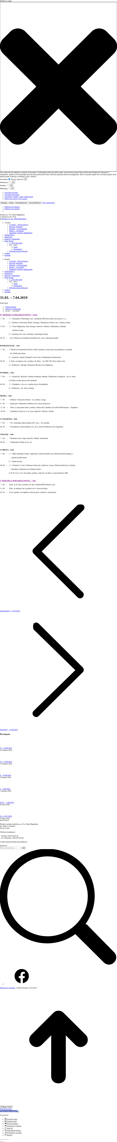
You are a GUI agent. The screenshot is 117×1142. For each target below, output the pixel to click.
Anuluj (11, 203)
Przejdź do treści (6, 1109)
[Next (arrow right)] (3, 1141)
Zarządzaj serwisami (12, 195)
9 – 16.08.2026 (5, 775)
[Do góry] (58, 1104)
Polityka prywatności (12, 207)
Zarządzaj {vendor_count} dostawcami (19, 197)
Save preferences (35, 203)
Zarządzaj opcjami (11, 193)
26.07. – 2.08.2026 (7, 803)
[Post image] (6, 746)
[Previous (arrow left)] (1, 1141)
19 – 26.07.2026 (6, 816)
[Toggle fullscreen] (5, 1139)
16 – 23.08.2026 (6, 762)
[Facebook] (22, 984)
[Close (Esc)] (1, 1139)
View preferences (21, 203)
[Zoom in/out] (8, 1139)
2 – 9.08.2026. (5, 789)
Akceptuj (4, 203)
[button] (58, 86)
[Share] (3, 1139)
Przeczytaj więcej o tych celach (16, 199)
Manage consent (6, 1107)
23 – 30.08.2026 (6, 748)
